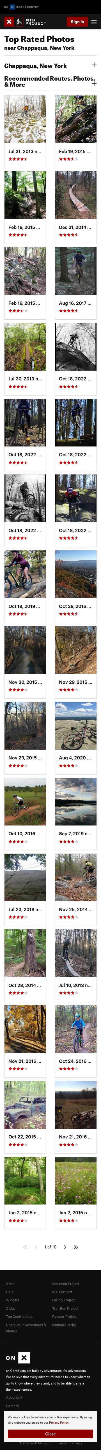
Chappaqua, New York (35, 65)
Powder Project (64, 1316)
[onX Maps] (18, 1362)
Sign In (77, 21)
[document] (50, 1426)
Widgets (12, 1300)
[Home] (28, 22)
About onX (14, 1397)
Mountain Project (65, 1283)
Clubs (10, 1308)
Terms (62, 1443)
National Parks (64, 1325)
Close (50, 1433)
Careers (12, 1406)
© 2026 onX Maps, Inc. (36, 1443)
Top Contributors (19, 1316)
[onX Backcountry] (21, 7)
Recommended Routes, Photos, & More (49, 80)
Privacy (77, 1443)
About (10, 1283)
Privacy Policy (58, 1423)
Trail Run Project (65, 1308)
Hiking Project (63, 1300)
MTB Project (62, 1292)
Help (9, 1292)
